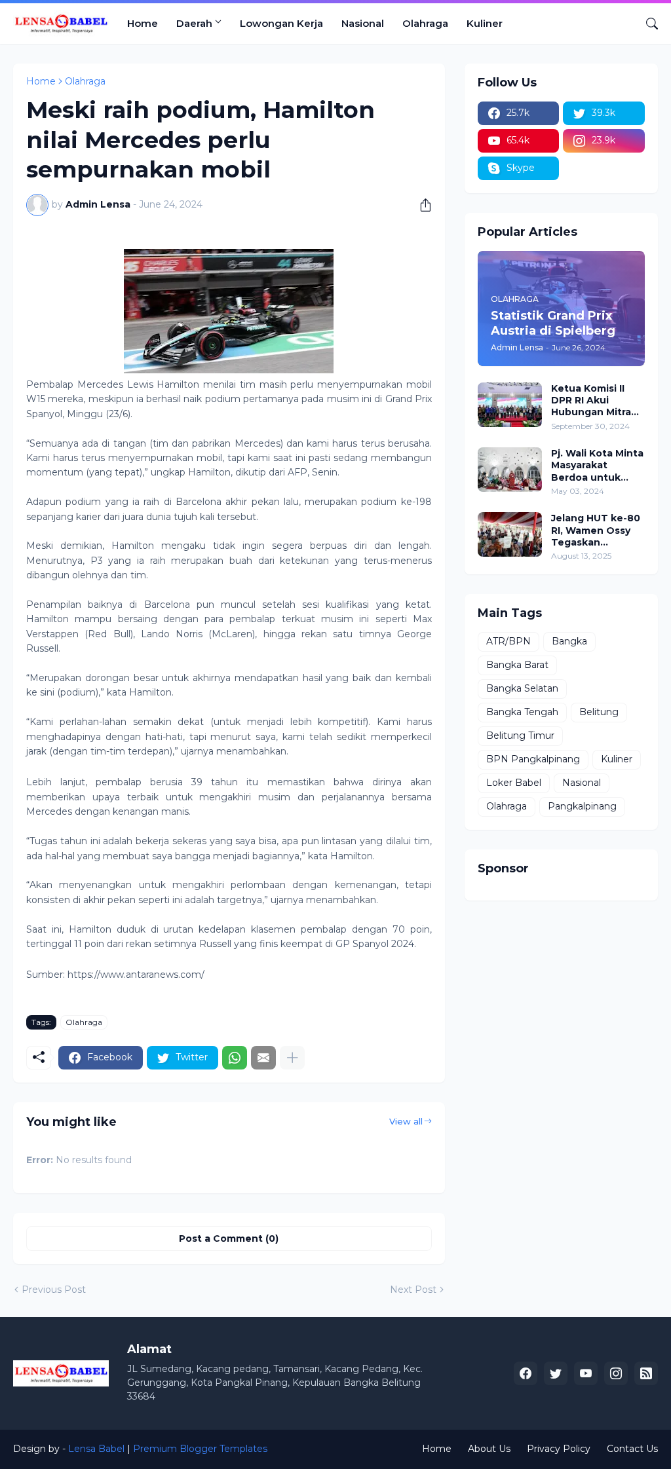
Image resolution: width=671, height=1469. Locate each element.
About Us (489, 1449)
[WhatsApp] (234, 1057)
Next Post (413, 1289)
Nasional (362, 23)
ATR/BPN (508, 641)
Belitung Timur (520, 735)
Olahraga (425, 23)
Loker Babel (513, 783)
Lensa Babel (96, 1449)
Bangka (569, 641)
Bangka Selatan (522, 688)
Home (142, 23)
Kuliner (485, 23)
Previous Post (54, 1289)
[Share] (421, 205)
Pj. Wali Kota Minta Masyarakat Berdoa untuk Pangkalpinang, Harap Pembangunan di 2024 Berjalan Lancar (597, 465)
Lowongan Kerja (281, 23)
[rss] (646, 1373)
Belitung (599, 712)
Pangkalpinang (582, 806)
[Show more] (292, 1057)
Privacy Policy (558, 1449)
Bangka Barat (517, 665)
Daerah (194, 23)
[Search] (647, 23)
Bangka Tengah (522, 712)
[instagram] (616, 1373)
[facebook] (525, 1373)
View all (406, 1121)
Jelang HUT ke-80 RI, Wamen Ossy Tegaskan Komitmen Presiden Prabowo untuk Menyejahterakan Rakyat (596, 530)
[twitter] (555, 1373)
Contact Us (632, 1449)
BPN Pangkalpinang (533, 759)
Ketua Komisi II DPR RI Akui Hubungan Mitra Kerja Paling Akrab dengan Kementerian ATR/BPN (596, 400)
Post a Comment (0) (228, 1238)
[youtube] (586, 1373)
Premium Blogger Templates (200, 1449)
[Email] (263, 1057)
